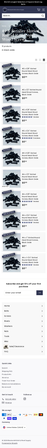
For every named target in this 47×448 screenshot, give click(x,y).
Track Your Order (8, 381)
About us (5, 377)
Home (4, 26)
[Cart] (38, 9)
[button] (27, 117)
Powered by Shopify (9, 443)
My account (6, 387)
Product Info (6, 374)
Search (5, 368)
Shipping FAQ (7, 371)
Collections (13, 26)
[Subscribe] (39, 292)
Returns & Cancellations (11, 384)
